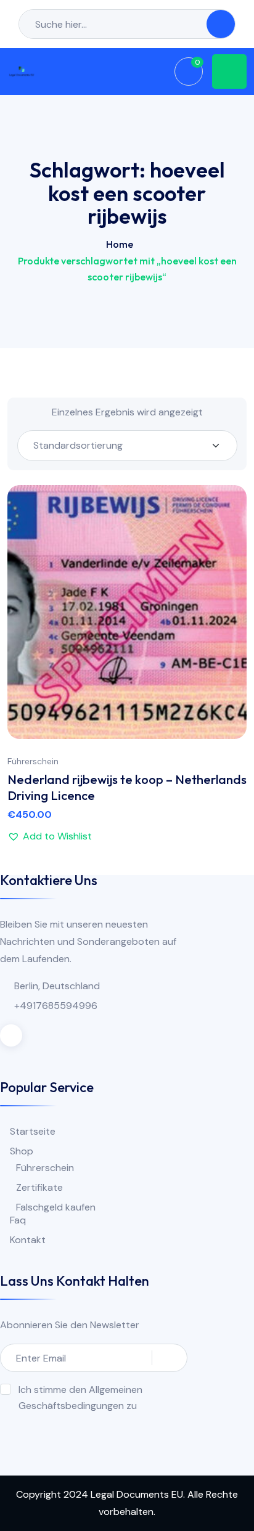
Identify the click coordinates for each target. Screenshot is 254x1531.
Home (119, 244)
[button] (225, 611)
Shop (21, 1151)
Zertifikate (39, 1187)
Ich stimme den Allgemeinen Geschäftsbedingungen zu (80, 1397)
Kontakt (28, 1239)
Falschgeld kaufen (56, 1207)
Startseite (32, 1131)
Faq (18, 1220)
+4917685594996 (55, 1005)
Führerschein (33, 761)
